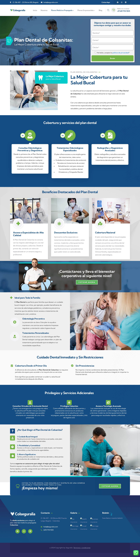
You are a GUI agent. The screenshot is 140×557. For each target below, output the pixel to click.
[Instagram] (121, 2)
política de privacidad (120, 53)
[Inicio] (17, 10)
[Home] (23, 514)
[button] (87, 282)
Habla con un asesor (123, 9)
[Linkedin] (125, 2)
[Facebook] (117, 2)
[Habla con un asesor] (113, 10)
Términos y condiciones (81, 548)
